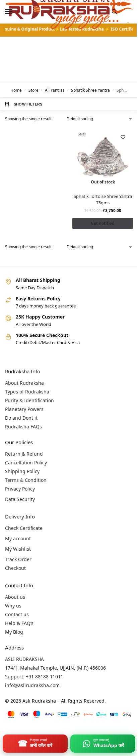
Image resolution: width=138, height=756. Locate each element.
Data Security (20, 499)
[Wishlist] (123, 137)
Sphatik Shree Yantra (90, 90)
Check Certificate (24, 528)
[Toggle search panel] (114, 12)
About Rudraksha (24, 383)
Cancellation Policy (26, 462)
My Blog (14, 632)
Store (33, 90)
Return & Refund (24, 454)
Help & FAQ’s (19, 623)
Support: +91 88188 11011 (34, 676)
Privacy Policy (20, 489)
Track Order (18, 559)
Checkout (15, 568)
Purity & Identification (29, 400)
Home (16, 90)
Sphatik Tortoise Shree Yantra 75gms (103, 199)
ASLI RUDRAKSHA (24, 659)
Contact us (17, 614)
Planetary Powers (24, 409)
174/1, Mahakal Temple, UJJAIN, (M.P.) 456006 (55, 668)
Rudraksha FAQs (23, 426)
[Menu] (15, 12)
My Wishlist (18, 549)
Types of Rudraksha (27, 391)
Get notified (103, 223)
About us (15, 597)
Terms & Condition (26, 480)
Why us (13, 605)
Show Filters (28, 104)
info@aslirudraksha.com (32, 685)
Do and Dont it (21, 418)
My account (18, 538)
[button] (127, 28)
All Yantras (55, 90)
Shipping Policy (22, 471)
